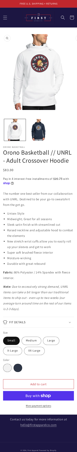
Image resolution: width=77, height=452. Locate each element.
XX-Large (34, 350)
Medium (31, 340)
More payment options (38, 405)
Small (11, 340)
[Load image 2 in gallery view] (38, 130)
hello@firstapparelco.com (38, 425)
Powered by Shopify (47, 450)
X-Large (12, 350)
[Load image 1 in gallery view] (15, 130)
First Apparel (33, 450)
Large (51, 340)
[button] (5, 17)
